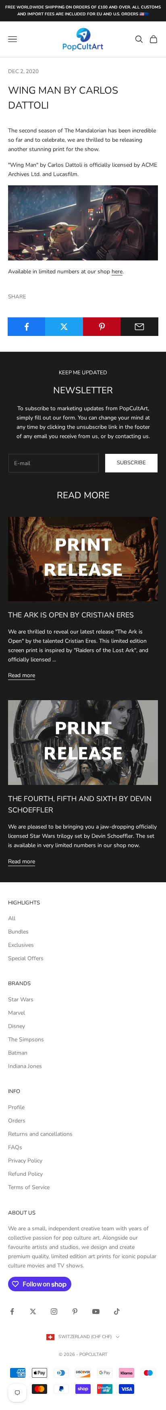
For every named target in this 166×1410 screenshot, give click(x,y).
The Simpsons (26, 1039)
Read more (21, 675)
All (11, 918)
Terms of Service (29, 1187)
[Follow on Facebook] (12, 1311)
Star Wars (20, 999)
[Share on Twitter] (64, 327)
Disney (16, 1026)
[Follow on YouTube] (96, 1311)
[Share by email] (139, 327)
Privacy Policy (25, 1161)
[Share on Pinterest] (101, 327)
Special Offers (26, 958)
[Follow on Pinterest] (75, 1311)
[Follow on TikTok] (117, 1311)
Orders (16, 1121)
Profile (16, 1107)
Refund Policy (25, 1174)
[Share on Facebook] (26, 327)
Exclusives (21, 945)
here (117, 271)
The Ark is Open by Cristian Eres (71, 615)
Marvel (16, 1013)
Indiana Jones (25, 1066)
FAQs (15, 1147)
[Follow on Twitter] (33, 1311)
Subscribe (131, 462)
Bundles (18, 932)
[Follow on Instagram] (54, 1311)
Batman (17, 1053)
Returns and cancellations (40, 1134)
